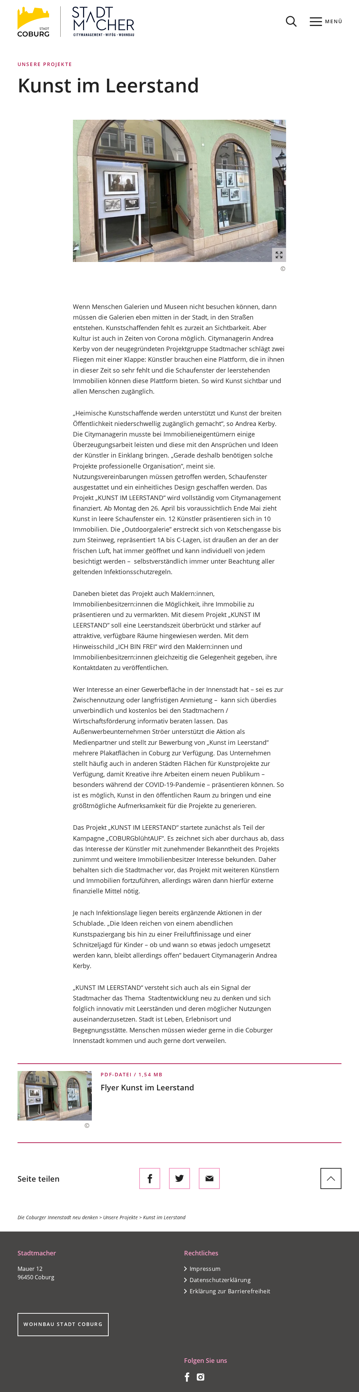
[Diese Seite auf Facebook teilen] (149, 1178)
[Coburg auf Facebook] (187, 1380)
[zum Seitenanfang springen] (330, 1178)
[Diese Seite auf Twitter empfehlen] (179, 1178)
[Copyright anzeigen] (279, 268)
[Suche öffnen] (291, 21)
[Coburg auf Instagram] (200, 1380)
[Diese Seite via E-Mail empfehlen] (209, 1178)
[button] (179, 191)
